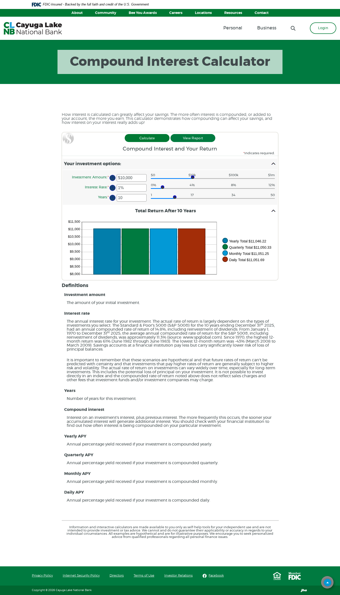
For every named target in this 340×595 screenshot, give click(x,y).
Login (323, 28)
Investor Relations (178, 575)
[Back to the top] (327, 582)
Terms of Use (144, 575)
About (77, 13)
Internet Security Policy (81, 575)
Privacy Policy (42, 575)
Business (266, 28)
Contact (262, 13)
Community (105, 13)
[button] (170, 164)
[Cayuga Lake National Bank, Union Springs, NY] (33, 28)
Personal (232, 28)
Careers (175, 13)
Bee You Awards (143, 13)
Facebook (216, 575)
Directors (117, 575)
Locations (203, 13)
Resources (233, 13)
